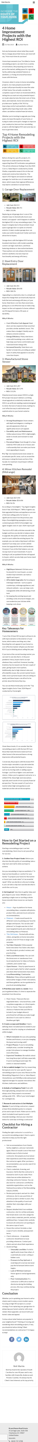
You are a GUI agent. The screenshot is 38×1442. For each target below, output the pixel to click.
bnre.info (12, 1438)
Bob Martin (6, 2)
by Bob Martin (23, 45)
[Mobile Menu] (34, 2)
